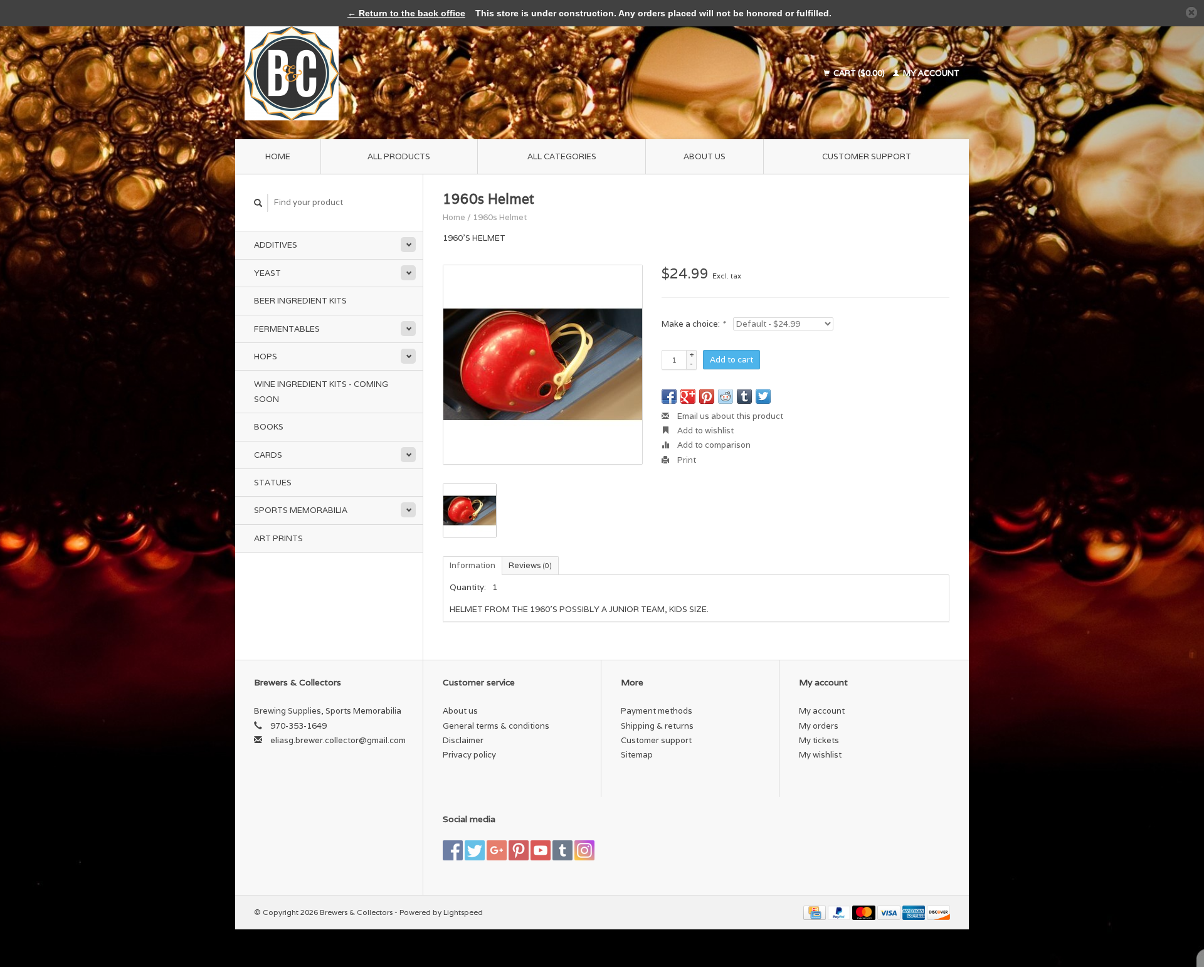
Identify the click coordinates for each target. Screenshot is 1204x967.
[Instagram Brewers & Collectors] (584, 850)
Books (268, 426)
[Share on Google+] (687, 396)
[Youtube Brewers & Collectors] (541, 850)
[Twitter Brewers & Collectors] (475, 850)
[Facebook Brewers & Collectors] (453, 850)
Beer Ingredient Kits (300, 300)
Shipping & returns (657, 726)
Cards (268, 455)
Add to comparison (713, 445)
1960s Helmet (500, 217)
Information (472, 565)
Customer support (866, 156)
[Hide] (1191, 12)
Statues (273, 482)
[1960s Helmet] (542, 364)
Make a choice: (693, 324)
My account (930, 73)
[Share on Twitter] (763, 396)
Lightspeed (463, 912)
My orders (818, 726)
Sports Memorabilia (300, 510)
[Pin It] (706, 396)
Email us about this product (729, 416)
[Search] (258, 203)
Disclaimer (463, 740)
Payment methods (656, 710)
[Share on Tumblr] (744, 396)
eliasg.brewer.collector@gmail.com (338, 740)
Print (685, 460)
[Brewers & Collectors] (391, 73)
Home (277, 156)
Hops (265, 356)
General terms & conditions (496, 726)
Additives (275, 245)
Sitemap (637, 754)
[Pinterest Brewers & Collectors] (519, 850)
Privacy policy (469, 754)
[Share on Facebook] (669, 396)
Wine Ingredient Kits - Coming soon (321, 391)
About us (705, 156)
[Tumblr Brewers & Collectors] (562, 850)
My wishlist (820, 754)
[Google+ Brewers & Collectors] (497, 850)
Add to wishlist (704, 430)
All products (398, 156)
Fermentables (287, 329)
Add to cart (731, 359)
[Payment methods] (815, 912)
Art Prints (278, 538)
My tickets (819, 740)
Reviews (530, 565)
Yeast (267, 273)
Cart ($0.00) (859, 73)
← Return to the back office (406, 13)
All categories (561, 156)
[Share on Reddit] (725, 396)
